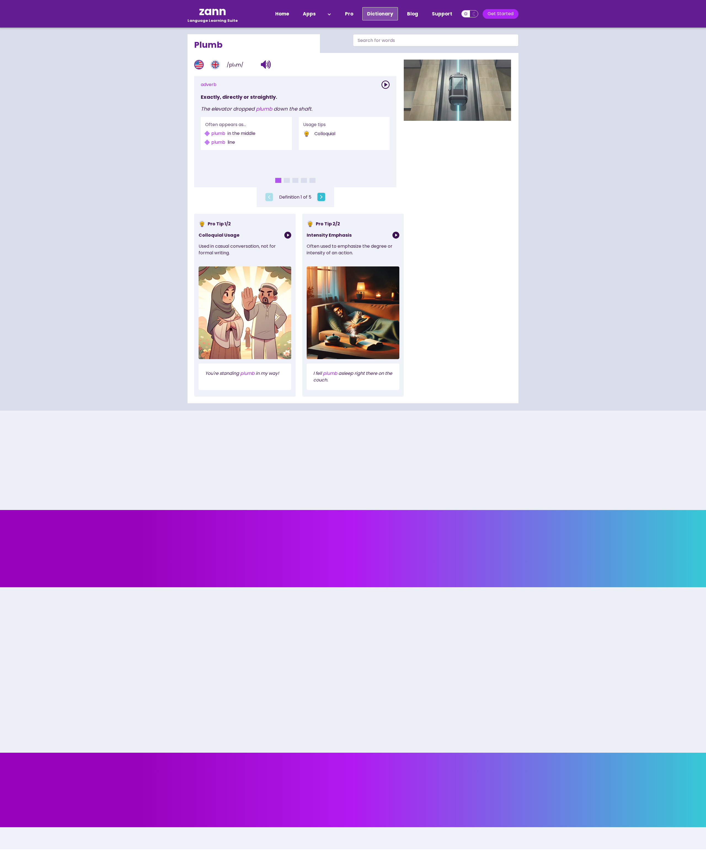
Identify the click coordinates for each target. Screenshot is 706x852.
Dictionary (380, 13)
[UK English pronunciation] (215, 65)
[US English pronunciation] (199, 65)
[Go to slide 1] (278, 180)
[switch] (469, 13)
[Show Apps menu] (329, 13)
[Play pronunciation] (385, 85)
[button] (266, 64)
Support (442, 13)
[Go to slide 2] (287, 180)
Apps (309, 13)
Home (282, 13)
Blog (412, 13)
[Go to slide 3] (295, 180)
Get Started (501, 13)
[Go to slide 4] (304, 180)
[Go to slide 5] (312, 180)
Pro (349, 13)
